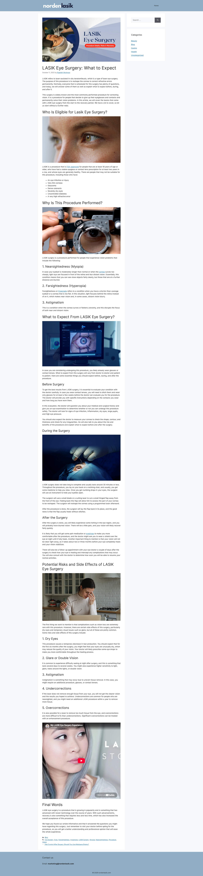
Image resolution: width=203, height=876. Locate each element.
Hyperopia (62, 291)
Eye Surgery (49, 840)
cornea (102, 272)
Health (134, 52)
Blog (46, 837)
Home (156, 6)
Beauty (134, 41)
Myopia (92, 840)
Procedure (112, 840)
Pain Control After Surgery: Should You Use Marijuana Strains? (67, 844)
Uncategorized (137, 55)
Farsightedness (63, 840)
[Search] (158, 20)
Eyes (56, 840)
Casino (134, 48)
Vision (44, 842)
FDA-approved (73, 167)
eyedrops (90, 534)
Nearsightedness (102, 840)
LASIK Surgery (84, 840)
